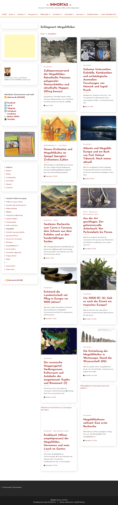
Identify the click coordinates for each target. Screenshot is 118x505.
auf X (9, 106)
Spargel (9, 184)
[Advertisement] (19, 46)
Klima (8, 259)
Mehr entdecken (12, 225)
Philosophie (45, 14)
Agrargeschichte (12, 235)
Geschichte (56, 14)
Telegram (11, 108)
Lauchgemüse (11, 177)
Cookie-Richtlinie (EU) (108, 14)
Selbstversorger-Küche (14, 202)
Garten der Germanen (14, 239)
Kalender (21, 14)
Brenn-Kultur (11, 249)
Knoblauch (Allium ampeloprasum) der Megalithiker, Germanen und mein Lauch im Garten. (57, 442)
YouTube (11, 119)
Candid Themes (79, 502)
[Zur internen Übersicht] (19, 156)
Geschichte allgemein (13, 252)
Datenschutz (10, 266)
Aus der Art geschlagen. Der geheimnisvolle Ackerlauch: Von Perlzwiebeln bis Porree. (98, 225)
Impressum (10, 269)
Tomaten (9, 187)
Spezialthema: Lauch (90, 214)
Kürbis (8, 174)
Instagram (11, 111)
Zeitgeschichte (11, 256)
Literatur (79, 14)
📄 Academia (10, 114)
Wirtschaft (68, 14)
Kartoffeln (10, 181)
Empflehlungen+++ (50, 145)
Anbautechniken (11, 219)
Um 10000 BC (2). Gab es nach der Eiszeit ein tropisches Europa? (97, 301)
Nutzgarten (32, 14)
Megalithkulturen (12, 246)
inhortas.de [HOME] (16, 97)
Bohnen (9, 171)
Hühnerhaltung (11, 208)
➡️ (5, 103)
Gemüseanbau (11, 222)
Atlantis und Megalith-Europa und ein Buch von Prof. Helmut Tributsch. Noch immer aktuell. (97, 155)
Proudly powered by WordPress (44, 502)
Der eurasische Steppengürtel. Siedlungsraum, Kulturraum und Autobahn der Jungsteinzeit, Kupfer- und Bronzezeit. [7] (57, 373)
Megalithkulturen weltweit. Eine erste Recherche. (95, 423)
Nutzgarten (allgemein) (14, 215)
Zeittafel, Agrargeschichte (15, 232)
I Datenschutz (17, 487)
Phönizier (9, 242)
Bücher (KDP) (13, 117)
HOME (4, 14)
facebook (11, 103)
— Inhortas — (59, 5)
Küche (11, 14)
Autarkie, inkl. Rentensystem (16, 205)
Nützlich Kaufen (92, 14)
